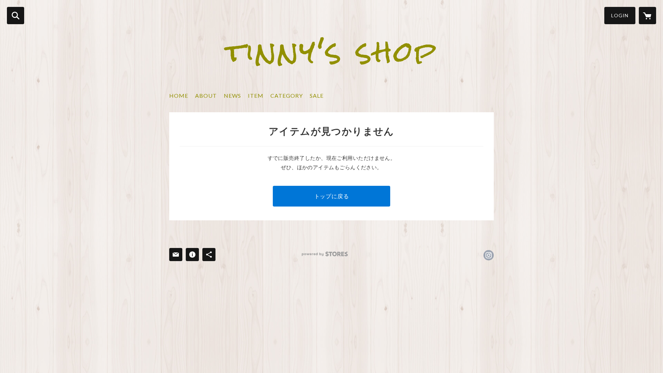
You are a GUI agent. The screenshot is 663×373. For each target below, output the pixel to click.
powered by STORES (324, 254)
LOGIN (619, 15)
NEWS (232, 95)
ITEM (255, 95)
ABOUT (206, 95)
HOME (178, 95)
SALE (317, 95)
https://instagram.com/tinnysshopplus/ (488, 255)
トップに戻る (331, 196)
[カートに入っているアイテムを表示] (647, 15)
